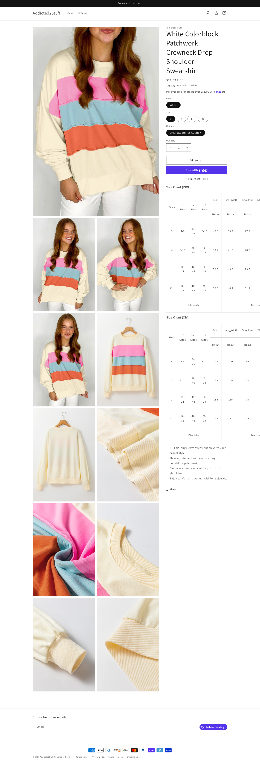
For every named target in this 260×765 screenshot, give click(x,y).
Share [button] (173, 489)
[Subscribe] (92, 727)
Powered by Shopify (63, 757)
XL (203, 119)
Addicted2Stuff (47, 757)
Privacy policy (98, 756)
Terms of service (115, 756)
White (173, 105)
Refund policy (82, 756)
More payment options (197, 179)
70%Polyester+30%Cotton (185, 132)
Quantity (170, 140)
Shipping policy (134, 756)
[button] (208, 13)
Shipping (170, 85)
